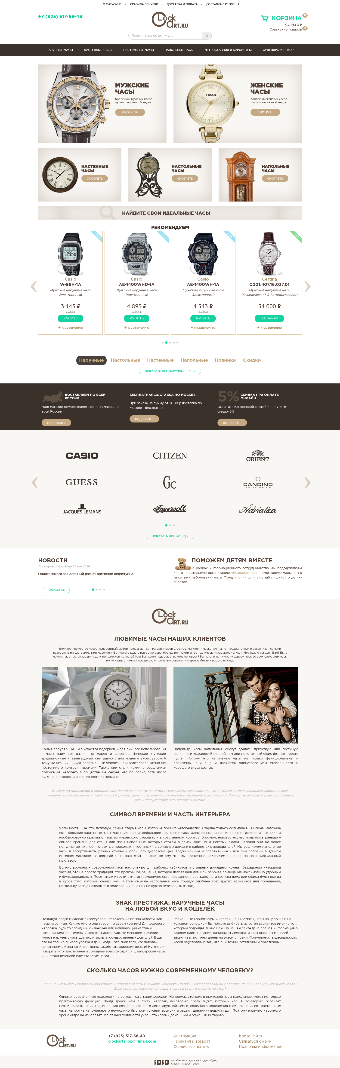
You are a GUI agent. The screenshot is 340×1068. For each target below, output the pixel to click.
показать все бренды (170, 536)
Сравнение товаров (285, 29)
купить (70, 318)
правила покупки (144, 4)
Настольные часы (138, 49)
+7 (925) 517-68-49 (60, 17)
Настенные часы (98, 49)
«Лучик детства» (248, 577)
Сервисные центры (191, 1047)
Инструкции (184, 1036)
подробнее (56, 422)
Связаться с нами (255, 1041)
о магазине (112, 4)
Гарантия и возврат (191, 1041)
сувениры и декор (278, 49)
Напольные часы (179, 49)
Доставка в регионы (222, 4)
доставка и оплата (182, 4)
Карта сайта (250, 1036)
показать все (170, 371)
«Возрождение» (244, 573)
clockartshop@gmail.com (132, 1041)
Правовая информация (260, 1047)
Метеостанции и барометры (228, 49)
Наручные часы (59, 49)
